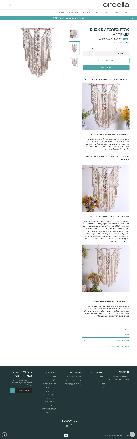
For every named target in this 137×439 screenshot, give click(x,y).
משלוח (116, 42)
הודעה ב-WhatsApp (73, 384)
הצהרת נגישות (50, 412)
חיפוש (103, 387)
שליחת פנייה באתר (73, 377)
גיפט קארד (52, 405)
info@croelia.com (73, 380)
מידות (128, 48)
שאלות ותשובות (50, 402)
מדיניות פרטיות (50, 398)
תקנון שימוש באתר (49, 394)
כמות (91, 48)
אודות (54, 377)
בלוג (54, 380)
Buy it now (106, 68)
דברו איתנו (60, 13)
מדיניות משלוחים (49, 384)
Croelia (106, 435)
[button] (4, 434)
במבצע (108, 13)
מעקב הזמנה (73, 13)
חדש (117, 13)
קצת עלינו (86, 13)
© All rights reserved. (113, 435)
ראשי (125, 13)
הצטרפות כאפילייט (49, 409)
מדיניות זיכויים (51, 391)
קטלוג (98, 13)
